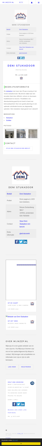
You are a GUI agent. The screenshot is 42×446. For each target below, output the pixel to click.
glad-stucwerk (23, 53)
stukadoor (9, 91)
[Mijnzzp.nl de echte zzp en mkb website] (21, 16)
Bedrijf (8, 29)
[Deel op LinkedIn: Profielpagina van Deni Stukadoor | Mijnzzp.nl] (23, 58)
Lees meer (12, 366)
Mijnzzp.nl (8, 2)
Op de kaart (13, 303)
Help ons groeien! (16, 382)
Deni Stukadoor (23, 29)
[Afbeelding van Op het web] (21, 316)
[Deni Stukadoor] (21, 78)
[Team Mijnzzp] (32, 383)
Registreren (26, 366)
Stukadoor (9, 118)
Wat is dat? (15, 440)
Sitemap (8, 438)
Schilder (8, 120)
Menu (38, 2)
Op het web (13, 321)
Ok (21, 443)
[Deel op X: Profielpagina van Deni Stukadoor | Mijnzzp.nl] (21, 58)
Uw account (31, 2)
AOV (21, 2)
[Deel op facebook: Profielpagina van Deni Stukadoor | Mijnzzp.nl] (18, 58)
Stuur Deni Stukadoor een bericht (18, 148)
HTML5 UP (20, 433)
